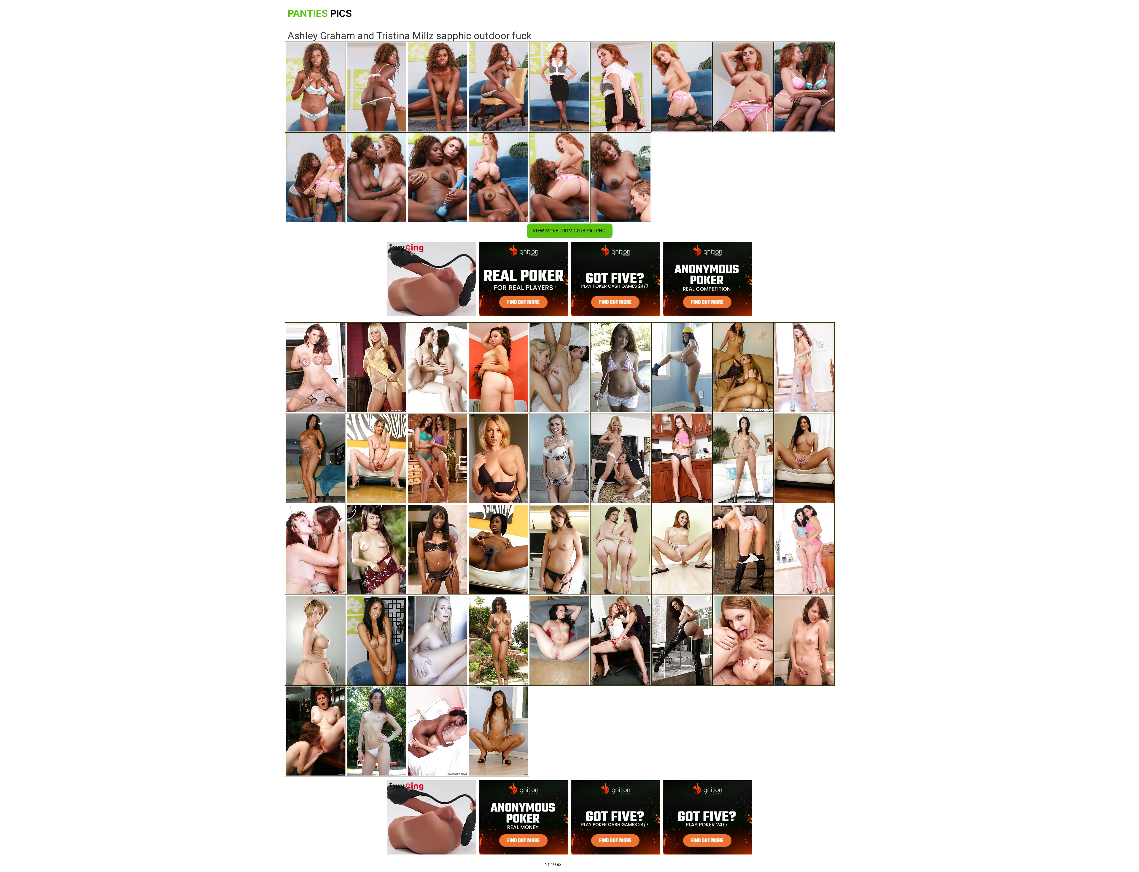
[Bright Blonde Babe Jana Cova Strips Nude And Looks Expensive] (376, 367)
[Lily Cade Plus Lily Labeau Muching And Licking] (498, 458)
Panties (320, 13)
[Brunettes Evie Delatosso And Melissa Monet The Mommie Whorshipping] (804, 549)
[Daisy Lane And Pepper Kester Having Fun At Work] (620, 640)
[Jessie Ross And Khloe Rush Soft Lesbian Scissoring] (681, 549)
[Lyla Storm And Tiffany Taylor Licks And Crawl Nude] (437, 458)
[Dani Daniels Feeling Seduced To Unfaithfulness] (681, 458)
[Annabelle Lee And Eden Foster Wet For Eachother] (804, 640)
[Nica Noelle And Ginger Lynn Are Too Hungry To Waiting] (315, 367)
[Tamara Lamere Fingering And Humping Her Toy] (498, 549)
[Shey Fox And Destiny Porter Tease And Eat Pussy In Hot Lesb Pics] (315, 640)
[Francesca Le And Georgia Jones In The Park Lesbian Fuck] (376, 731)
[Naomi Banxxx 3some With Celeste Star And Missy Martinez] (498, 640)
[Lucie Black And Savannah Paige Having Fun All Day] (559, 640)
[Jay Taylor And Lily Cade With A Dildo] (315, 731)
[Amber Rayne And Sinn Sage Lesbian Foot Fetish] (681, 367)
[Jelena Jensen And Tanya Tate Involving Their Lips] (559, 458)
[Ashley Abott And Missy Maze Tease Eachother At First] (620, 458)
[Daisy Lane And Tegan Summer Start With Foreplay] (620, 367)
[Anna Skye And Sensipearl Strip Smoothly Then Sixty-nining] (620, 549)
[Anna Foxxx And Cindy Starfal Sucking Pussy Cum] (437, 549)
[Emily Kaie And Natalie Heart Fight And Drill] (559, 367)
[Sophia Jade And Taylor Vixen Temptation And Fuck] (376, 549)
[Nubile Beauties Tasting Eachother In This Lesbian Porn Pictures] (498, 731)
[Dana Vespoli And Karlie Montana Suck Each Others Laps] (681, 640)
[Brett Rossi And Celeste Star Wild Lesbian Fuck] (437, 640)
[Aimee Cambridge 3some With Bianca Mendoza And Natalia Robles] (559, 549)
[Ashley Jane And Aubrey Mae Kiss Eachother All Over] (743, 458)
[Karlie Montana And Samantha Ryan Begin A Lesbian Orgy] (437, 367)
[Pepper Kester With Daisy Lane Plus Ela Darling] (743, 640)
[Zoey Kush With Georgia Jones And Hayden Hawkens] (743, 549)
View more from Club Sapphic (570, 231)
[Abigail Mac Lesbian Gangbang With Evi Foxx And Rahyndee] (376, 640)
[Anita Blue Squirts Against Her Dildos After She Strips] (376, 458)
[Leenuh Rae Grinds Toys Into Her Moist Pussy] (498, 367)
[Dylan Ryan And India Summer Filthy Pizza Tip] (804, 458)
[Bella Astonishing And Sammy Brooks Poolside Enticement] (315, 458)
